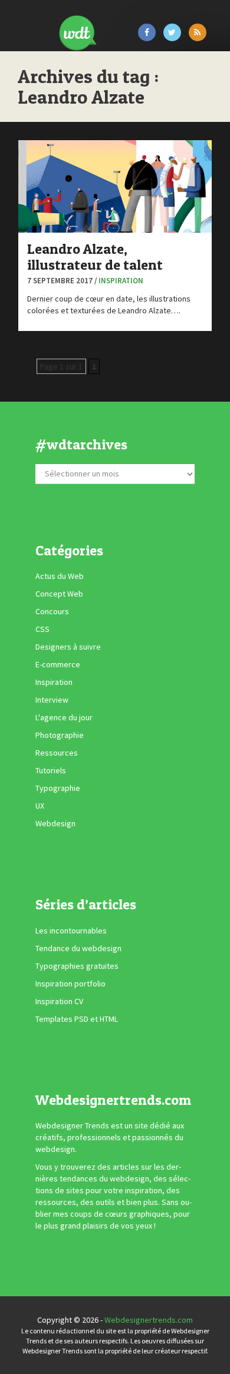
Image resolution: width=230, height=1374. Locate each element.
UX (39, 805)
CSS (42, 629)
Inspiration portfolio (70, 983)
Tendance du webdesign (78, 948)
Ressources (56, 752)
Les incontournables (71, 930)
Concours (52, 611)
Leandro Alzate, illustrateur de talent (95, 256)
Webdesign (55, 823)
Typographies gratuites (77, 966)
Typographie (57, 788)
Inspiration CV (59, 1001)
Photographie (59, 735)
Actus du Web (59, 576)
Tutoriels (50, 770)
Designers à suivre (68, 646)
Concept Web (59, 593)
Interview (51, 699)
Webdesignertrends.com (148, 1320)
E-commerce (57, 664)
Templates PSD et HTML (76, 1019)
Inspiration (120, 281)
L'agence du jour (64, 717)
